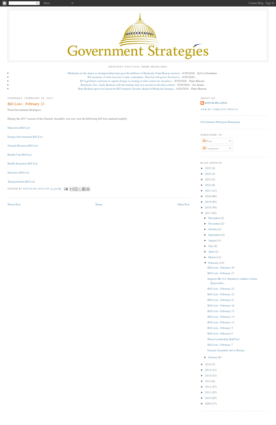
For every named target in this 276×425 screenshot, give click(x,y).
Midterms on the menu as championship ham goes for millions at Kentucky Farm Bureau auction (124, 73)
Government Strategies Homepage (220, 122)
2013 (208, 381)
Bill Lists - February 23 (220, 289)
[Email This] (71, 189)
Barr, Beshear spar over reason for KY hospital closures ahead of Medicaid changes (126, 89)
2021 (208, 190)
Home (99, 204)
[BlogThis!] (76, 189)
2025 (208, 168)
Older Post (183, 204)
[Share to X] (80, 189)
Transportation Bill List (21, 181)
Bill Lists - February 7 (220, 345)
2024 (208, 174)
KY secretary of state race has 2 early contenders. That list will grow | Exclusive (134, 77)
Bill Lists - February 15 (220, 311)
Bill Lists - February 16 (220, 305)
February (213, 263)
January (213, 357)
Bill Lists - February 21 (220, 300)
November (214, 223)
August (212, 240)
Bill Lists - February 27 (220, 273)
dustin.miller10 (216, 103)
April (211, 251)
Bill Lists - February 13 (220, 322)
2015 (208, 370)
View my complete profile (219, 109)
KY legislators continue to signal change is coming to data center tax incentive (126, 81)
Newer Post (14, 204)
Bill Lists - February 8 (220, 333)
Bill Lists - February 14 (220, 317)
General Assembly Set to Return (226, 350)
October (213, 229)
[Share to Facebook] (84, 189)
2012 (208, 387)
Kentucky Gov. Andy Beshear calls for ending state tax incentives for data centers (128, 85)
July (211, 246)
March (212, 257)
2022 (208, 185)
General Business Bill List (23, 145)
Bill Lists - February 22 (220, 294)
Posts (208, 141)
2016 (208, 364)
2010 (208, 398)
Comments (212, 148)
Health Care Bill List (20, 154)
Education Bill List (19, 128)
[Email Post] (66, 189)
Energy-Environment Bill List (25, 137)
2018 (208, 207)
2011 (208, 392)
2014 (208, 375)
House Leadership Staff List (223, 339)
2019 (208, 202)
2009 (208, 403)
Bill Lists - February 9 (220, 328)
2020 (208, 196)
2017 (208, 213)
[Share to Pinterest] (88, 189)
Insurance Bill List (18, 172)
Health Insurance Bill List (23, 163)
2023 (208, 179)
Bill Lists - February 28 (220, 267)
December (214, 218)
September (214, 235)
